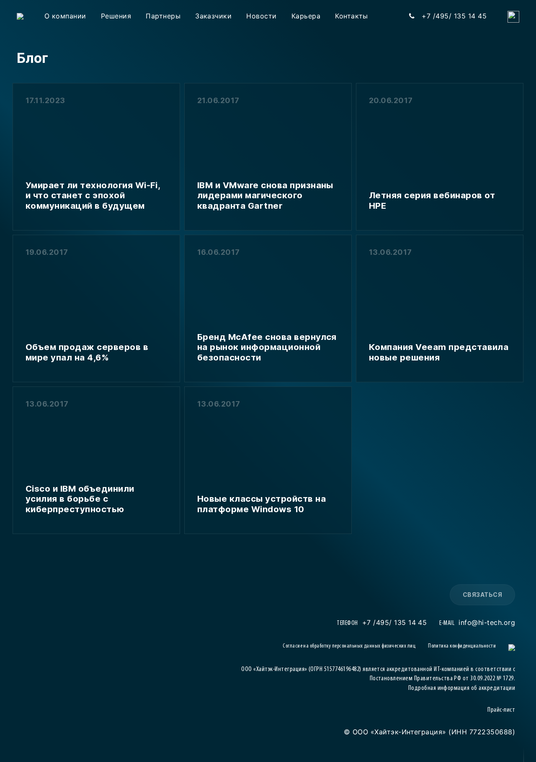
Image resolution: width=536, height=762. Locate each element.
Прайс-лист (501, 710)
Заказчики (213, 16)
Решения (116, 16)
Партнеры (163, 16)
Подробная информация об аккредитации (461, 688)
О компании (65, 16)
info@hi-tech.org (487, 622)
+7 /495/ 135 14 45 (394, 622)
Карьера (305, 16)
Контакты (351, 16)
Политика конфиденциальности (462, 646)
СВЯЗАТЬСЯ (482, 594)
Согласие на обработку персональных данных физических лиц (349, 646)
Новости (261, 16)
